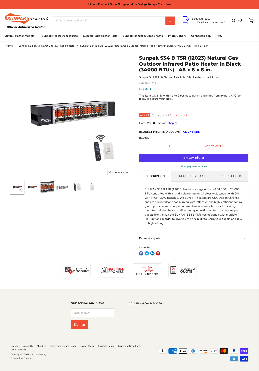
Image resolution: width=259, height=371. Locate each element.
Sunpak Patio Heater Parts (100, 36)
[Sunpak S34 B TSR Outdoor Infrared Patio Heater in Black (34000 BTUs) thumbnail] (17, 187)
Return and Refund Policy (63, 346)
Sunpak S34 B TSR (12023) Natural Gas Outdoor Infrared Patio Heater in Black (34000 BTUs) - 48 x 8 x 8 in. (144, 45)
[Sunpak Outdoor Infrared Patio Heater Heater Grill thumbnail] (62, 187)
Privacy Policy (87, 346)
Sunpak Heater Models (19, 36)
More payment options (193, 166)
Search (14, 346)
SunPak (147, 89)
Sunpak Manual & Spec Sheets (143, 36)
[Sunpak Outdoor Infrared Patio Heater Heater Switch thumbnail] (92, 187)
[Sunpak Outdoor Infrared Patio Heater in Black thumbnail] (32, 187)
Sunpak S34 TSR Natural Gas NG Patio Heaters (46, 45)
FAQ (219, 36)
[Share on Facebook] (141, 253)
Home (9, 45)
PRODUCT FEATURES (191, 176)
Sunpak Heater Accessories (60, 36)
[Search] (170, 21)
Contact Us (27, 346)
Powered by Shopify (21, 358)
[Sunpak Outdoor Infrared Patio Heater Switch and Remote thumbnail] (77, 187)
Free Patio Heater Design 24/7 (208, 22)
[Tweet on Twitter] (147, 253)
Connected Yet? (201, 36)
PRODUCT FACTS (230, 176)
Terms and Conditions (129, 346)
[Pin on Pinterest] (158, 253)
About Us (41, 346)
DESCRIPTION (155, 176)
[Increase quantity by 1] (169, 146)
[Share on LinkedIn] (152, 253)
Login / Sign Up (18, 349)
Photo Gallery (177, 36)
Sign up (79, 324)
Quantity (144, 138)
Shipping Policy (106, 346)
